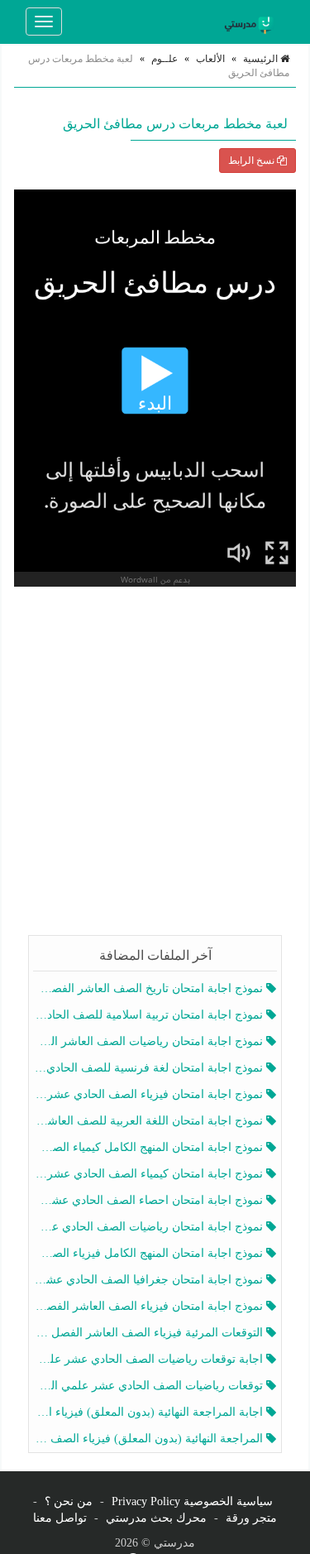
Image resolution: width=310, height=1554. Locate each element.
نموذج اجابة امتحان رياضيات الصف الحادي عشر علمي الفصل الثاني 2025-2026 (150, 1227)
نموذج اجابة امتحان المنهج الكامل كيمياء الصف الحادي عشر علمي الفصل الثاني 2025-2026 (150, 1147)
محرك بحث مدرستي (156, 1518)
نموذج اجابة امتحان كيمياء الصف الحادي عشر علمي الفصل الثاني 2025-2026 (150, 1174)
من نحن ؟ (69, 1501)
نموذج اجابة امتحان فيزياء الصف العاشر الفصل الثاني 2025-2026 (150, 1306)
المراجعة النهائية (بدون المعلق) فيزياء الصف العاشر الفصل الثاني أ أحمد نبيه (150, 1438)
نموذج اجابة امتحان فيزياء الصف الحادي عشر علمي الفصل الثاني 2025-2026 (150, 1094)
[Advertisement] (155, 763)
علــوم (164, 59)
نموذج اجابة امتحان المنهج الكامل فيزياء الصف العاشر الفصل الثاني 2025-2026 (150, 1253)
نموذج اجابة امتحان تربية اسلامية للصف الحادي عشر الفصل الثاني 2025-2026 (150, 1015)
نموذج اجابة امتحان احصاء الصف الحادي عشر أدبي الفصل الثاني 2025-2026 (150, 1200)
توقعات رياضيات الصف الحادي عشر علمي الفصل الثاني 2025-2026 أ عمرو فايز (150, 1385)
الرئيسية (261, 59)
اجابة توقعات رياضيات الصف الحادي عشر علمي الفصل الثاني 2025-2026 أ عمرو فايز (150, 1359)
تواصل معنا (60, 1518)
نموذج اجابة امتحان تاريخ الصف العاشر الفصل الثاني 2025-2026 (150, 988)
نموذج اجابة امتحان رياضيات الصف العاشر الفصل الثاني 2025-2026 (150, 1041)
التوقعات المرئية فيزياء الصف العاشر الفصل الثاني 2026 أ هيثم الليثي (150, 1332)
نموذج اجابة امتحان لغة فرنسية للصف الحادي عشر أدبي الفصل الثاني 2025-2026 (150, 1068)
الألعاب (210, 59)
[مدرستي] (251, 21)
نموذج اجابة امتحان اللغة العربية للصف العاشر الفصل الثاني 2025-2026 (150, 1121)
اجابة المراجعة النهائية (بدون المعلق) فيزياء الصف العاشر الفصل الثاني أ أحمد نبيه (150, 1412)
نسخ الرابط (252, 160)
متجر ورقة (251, 1518)
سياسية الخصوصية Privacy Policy (192, 1501)
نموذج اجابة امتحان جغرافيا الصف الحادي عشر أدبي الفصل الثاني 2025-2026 (150, 1279)
